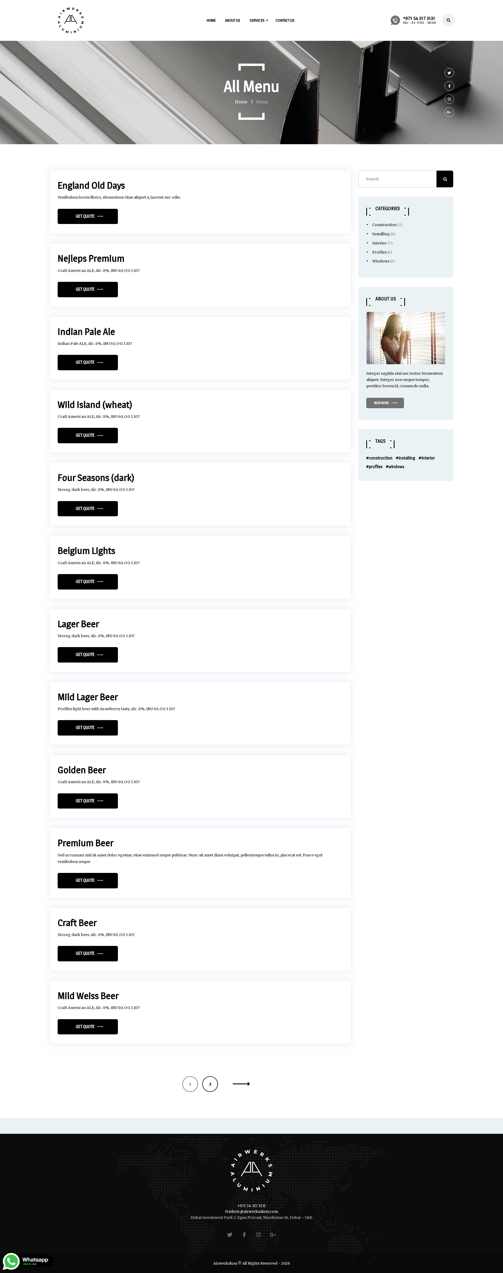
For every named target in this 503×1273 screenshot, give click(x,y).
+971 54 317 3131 (251, 1205)
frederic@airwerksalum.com (251, 1211)
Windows (380, 261)
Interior (379, 243)
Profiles (379, 252)
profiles (375, 466)
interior (428, 458)
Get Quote (85, 216)
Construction (384, 224)
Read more (381, 403)
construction (380, 458)
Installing (381, 234)
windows (396, 466)
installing (406, 458)
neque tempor (416, 379)
